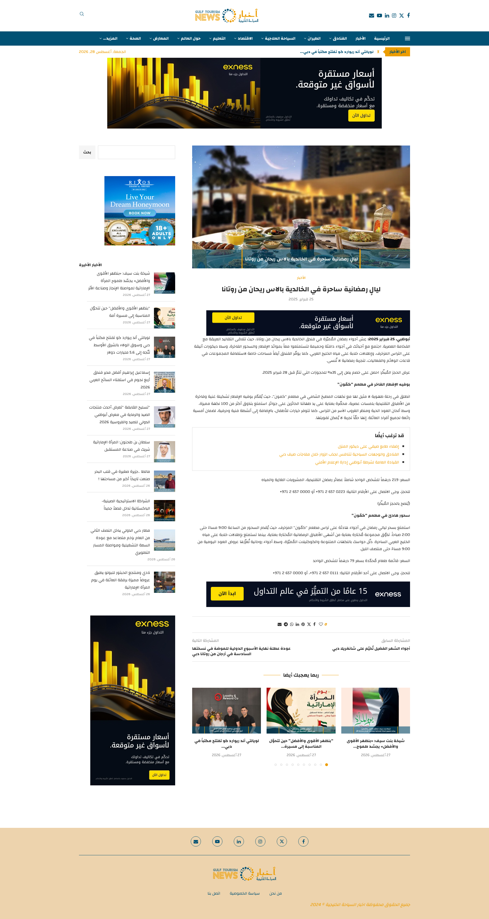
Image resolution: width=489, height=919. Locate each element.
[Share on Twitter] (309, 624)
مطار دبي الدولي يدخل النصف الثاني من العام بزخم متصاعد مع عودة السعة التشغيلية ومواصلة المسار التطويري (120, 541)
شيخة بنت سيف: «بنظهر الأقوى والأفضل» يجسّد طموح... (376, 743)
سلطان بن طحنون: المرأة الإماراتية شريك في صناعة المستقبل (121, 446)
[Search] (82, 15)
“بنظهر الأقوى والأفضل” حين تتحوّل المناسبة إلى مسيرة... (301, 743)
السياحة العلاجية (280, 38)
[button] (378, 51)
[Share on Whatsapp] (291, 624)
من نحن (275, 893)
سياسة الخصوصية (245, 893)
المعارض (161, 38)
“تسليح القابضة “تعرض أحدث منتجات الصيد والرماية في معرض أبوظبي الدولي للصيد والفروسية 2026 (119, 415)
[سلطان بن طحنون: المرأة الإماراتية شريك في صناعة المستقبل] (164, 451)
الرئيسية (382, 38)
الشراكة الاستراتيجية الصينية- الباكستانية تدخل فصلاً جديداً (126, 504)
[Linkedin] (387, 15)
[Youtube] (379, 15)
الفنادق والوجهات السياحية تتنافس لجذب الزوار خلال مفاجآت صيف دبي (339, 454)
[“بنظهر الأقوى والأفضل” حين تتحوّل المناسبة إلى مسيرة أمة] (301, 711)
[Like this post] (321, 624)
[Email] (371, 15)
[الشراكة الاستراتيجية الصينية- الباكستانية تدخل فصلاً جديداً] (164, 510)
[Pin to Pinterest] (303, 624)
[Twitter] (401, 15)
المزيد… (110, 38)
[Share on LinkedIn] (297, 624)
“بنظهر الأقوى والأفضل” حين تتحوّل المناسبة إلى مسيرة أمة (120, 312)
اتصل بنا (213, 893)
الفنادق (340, 38)
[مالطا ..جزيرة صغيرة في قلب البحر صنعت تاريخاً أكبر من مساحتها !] (164, 481)
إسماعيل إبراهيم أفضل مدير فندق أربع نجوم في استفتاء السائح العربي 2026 (119, 380)
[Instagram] (394, 15)
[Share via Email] (280, 624)
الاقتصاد (245, 38)
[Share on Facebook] (314, 624)
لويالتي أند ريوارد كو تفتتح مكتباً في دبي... (337, 51)
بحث (87, 152)
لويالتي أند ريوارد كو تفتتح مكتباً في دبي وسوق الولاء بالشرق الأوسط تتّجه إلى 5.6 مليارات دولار (119, 345)
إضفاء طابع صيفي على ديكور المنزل (368, 446)
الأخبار (360, 38)
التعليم (219, 38)
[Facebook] (408, 15)
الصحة (135, 38)
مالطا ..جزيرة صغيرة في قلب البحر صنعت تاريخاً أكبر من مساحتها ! (122, 475)
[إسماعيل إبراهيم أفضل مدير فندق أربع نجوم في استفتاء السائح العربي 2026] (164, 382)
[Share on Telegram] (286, 624)
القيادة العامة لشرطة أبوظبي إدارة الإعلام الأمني (357, 462)
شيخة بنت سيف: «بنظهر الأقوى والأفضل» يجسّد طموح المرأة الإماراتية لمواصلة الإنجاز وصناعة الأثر (119, 281)
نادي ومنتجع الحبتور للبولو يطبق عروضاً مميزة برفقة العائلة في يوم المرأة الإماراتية (120, 580)
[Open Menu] (407, 38)
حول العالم (191, 38)
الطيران (314, 38)
